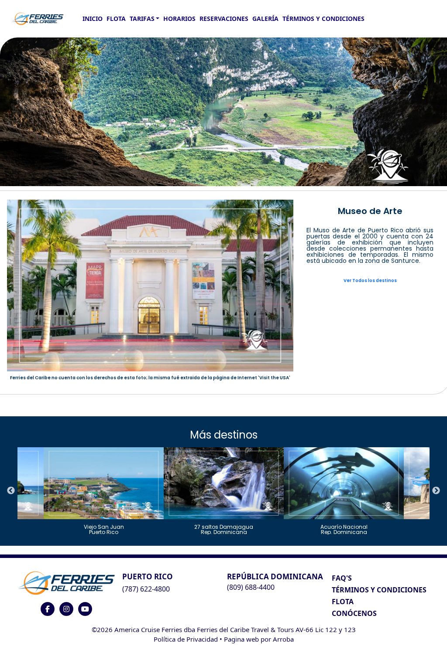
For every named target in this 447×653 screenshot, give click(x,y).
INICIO (93, 18)
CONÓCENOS (354, 613)
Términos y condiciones (323, 18)
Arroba (283, 639)
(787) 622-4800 (146, 589)
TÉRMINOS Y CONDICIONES (379, 590)
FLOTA (116, 18)
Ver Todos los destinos (370, 280)
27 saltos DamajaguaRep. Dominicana (223, 529)
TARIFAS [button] (142, 18)
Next (436, 490)
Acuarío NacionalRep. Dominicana (344, 529)
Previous (11, 490)
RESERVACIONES (223, 18)
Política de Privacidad (186, 639)
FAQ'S (342, 578)
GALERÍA (265, 18)
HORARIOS (179, 18)
